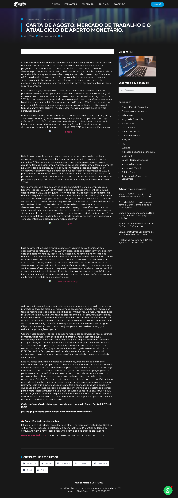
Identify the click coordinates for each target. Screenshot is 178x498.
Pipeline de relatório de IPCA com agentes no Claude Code (136, 241)
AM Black (104, 4)
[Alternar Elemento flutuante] (168, 490)
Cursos (56, 4)
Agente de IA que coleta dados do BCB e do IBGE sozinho (136, 225)
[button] (30, 463)
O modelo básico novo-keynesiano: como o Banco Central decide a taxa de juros (137, 205)
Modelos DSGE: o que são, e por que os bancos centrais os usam (135, 195)
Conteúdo (119, 4)
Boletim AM (87, 4)
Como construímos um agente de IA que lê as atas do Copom (136, 233)
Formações (70, 4)
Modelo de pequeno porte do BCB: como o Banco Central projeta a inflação (137, 216)
